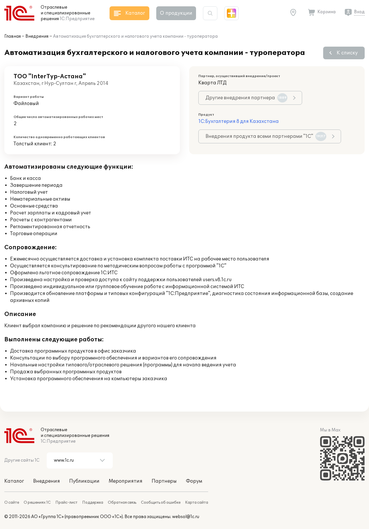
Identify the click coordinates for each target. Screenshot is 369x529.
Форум (194, 481)
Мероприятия (125, 481)
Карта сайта (196, 502)
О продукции (176, 13)
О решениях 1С (37, 502)
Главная (12, 36)
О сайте (11, 502)
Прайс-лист (66, 502)
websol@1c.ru (185, 516)
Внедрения (36, 36)
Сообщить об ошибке (160, 502)
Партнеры (164, 481)
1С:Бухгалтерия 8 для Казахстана (238, 121)
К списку (347, 53)
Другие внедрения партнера (246, 98)
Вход (359, 11)
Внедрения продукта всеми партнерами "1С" (265, 136)
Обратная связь (122, 502)
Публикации (84, 481)
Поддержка (92, 502)
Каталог (14, 481)
